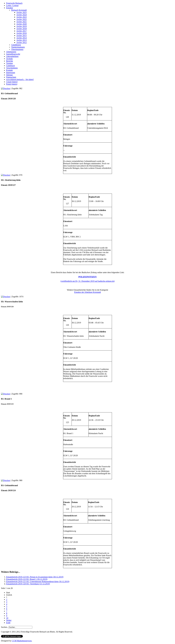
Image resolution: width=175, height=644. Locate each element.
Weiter (8, 620)
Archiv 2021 (21, 22)
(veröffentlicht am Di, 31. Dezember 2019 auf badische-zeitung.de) (87, 281)
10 (7, 618)
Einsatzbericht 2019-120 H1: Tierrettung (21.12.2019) (28, 584)
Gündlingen (16, 45)
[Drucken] (5, 88)
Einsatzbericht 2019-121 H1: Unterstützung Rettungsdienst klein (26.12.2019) (37, 581)
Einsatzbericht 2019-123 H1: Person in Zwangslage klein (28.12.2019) (34, 577)
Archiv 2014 (21, 38)
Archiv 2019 (21, 26)
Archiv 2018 (21, 28)
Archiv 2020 (21, 24)
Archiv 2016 (21, 33)
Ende (8, 623)
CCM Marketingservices (22, 641)
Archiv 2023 (21, 17)
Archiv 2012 (21, 42)
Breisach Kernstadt (19, 10)
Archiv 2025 (21, 12)
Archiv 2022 (21, 19)
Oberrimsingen (17, 49)
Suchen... (5, 627)
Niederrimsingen (18, 47)
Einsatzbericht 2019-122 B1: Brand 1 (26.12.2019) (26, 579)
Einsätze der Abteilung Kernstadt (87, 292)
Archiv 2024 (21, 15)
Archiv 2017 (21, 31)
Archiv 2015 (21, 35)
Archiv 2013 (21, 40)
